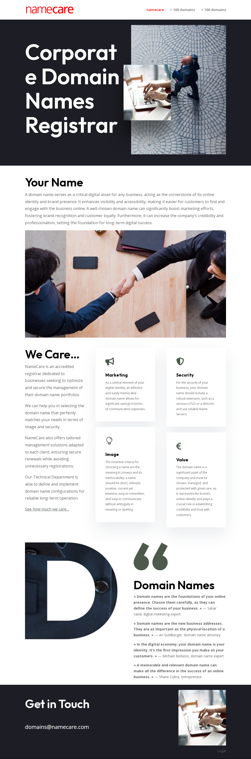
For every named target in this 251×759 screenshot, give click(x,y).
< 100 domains (213, 10)
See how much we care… (47, 509)
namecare (155, 10)
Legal (221, 750)
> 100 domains (182, 10)
